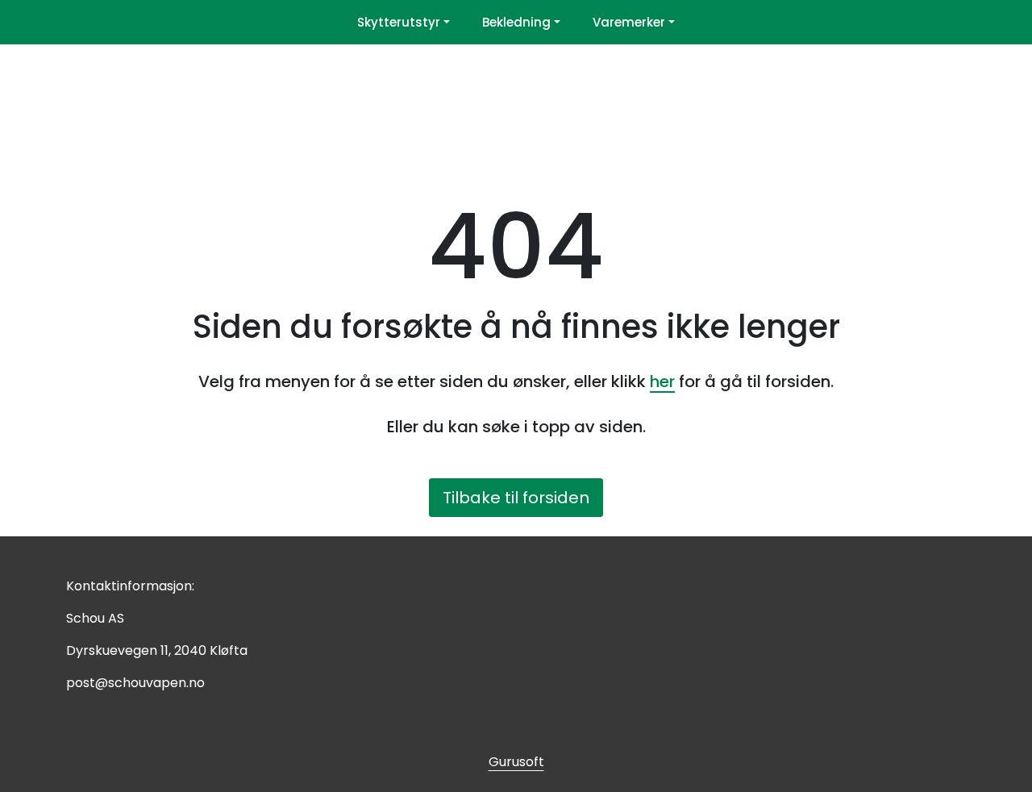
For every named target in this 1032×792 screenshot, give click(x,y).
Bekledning (516, 22)
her (662, 381)
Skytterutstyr (398, 22)
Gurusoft (516, 761)
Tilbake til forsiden (516, 497)
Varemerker (629, 22)
